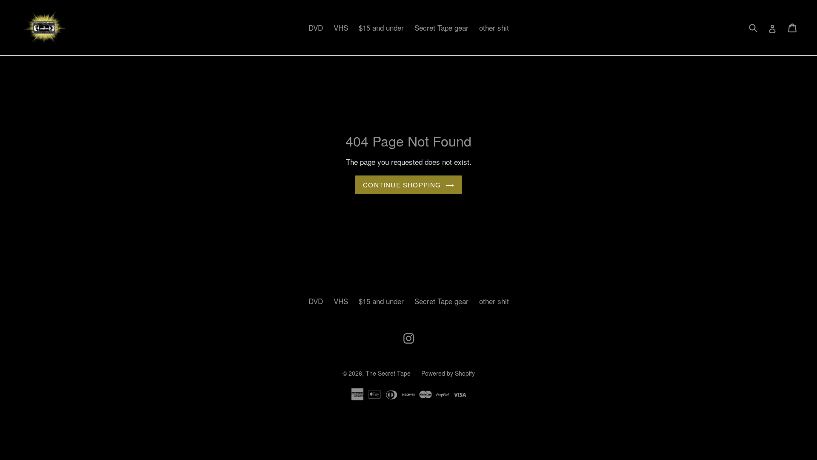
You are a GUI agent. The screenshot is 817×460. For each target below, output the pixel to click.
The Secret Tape (388, 373)
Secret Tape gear (441, 27)
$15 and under (381, 27)
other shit (494, 27)
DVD (316, 27)
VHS (341, 27)
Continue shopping (402, 184)
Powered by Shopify (448, 373)
